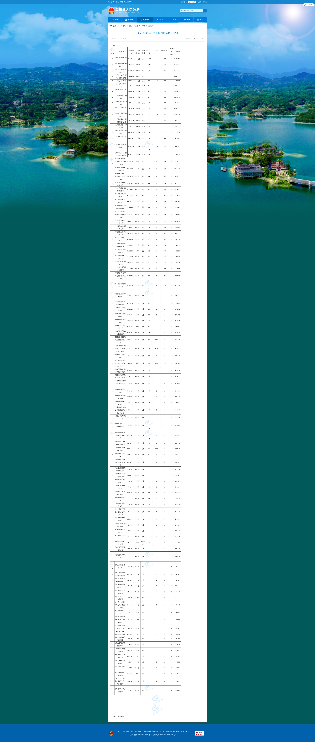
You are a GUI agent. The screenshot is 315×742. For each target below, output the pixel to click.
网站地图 (173, 735)
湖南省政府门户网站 (113, 2)
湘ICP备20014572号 (165, 731)
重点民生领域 (143, 26)
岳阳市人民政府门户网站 (126, 2)
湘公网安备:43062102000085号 (140, 735)
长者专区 (192, 2)
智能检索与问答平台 (201, 2)
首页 (119, 26)
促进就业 (150, 26)
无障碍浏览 (184, 2)
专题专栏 (124, 26)
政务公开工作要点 (132, 26)
